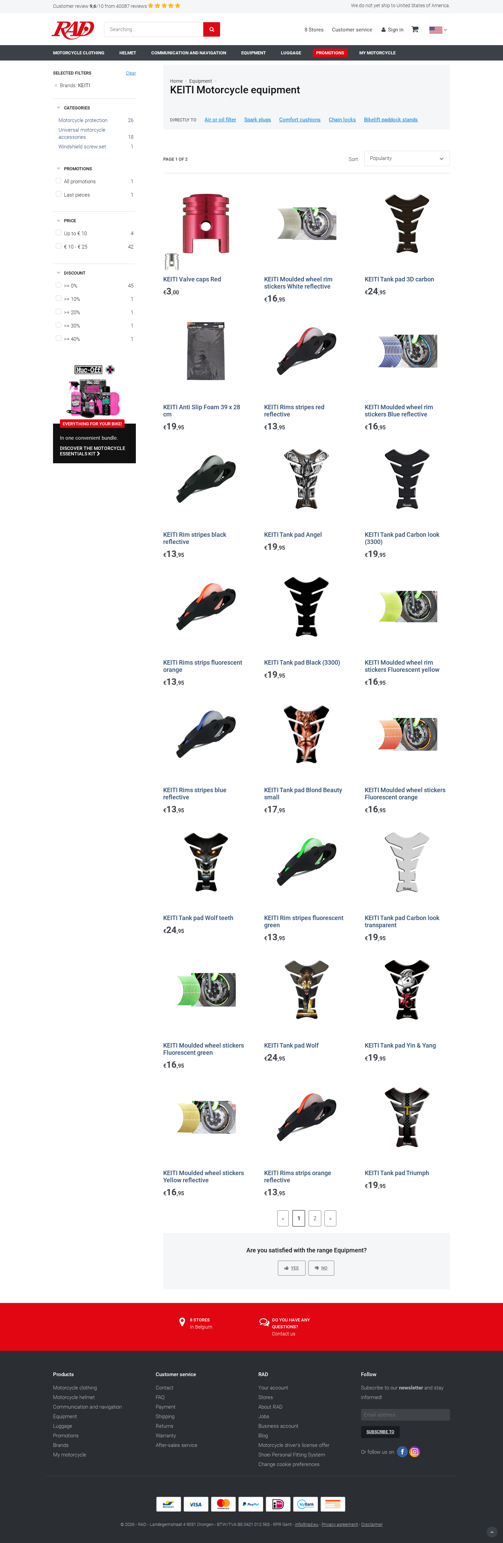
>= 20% (98, 312)
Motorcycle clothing (75, 1388)
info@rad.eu (306, 1524)
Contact (164, 1388)
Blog (263, 1436)
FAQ (160, 1397)
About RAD (270, 1407)
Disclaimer (372, 1524)
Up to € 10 (98, 233)
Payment (166, 1407)
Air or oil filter (220, 120)
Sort (353, 159)
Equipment (200, 81)
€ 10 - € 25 (98, 247)
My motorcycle (69, 1455)
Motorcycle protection (83, 120)
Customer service (352, 30)
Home (176, 81)
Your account (273, 1388)
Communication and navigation (87, 1407)
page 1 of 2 (175, 159)
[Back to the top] (492, 1532)
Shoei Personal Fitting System (291, 1455)
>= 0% (98, 286)
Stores (265, 1397)
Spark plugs (257, 120)
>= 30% (98, 326)
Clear (131, 73)
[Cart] (415, 30)
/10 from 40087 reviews (100, 6)
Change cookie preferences (289, 1464)
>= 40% (98, 339)
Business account (278, 1426)
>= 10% (98, 299)
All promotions (98, 181)
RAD (263, 1374)
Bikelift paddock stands (391, 120)
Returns (164, 1426)
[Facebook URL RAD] (402, 1453)
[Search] (211, 29)
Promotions (66, 1436)
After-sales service (176, 1445)
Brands (61, 1445)
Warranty (166, 1436)
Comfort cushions (300, 120)
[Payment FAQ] (251, 1510)
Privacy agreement (340, 1524)
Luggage (62, 1426)
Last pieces (98, 195)
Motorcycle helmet (74, 1397)
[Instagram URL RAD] (414, 1453)
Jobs (263, 1416)
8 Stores (314, 30)
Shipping (165, 1416)
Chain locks (342, 120)
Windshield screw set (82, 147)
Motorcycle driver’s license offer (294, 1445)
